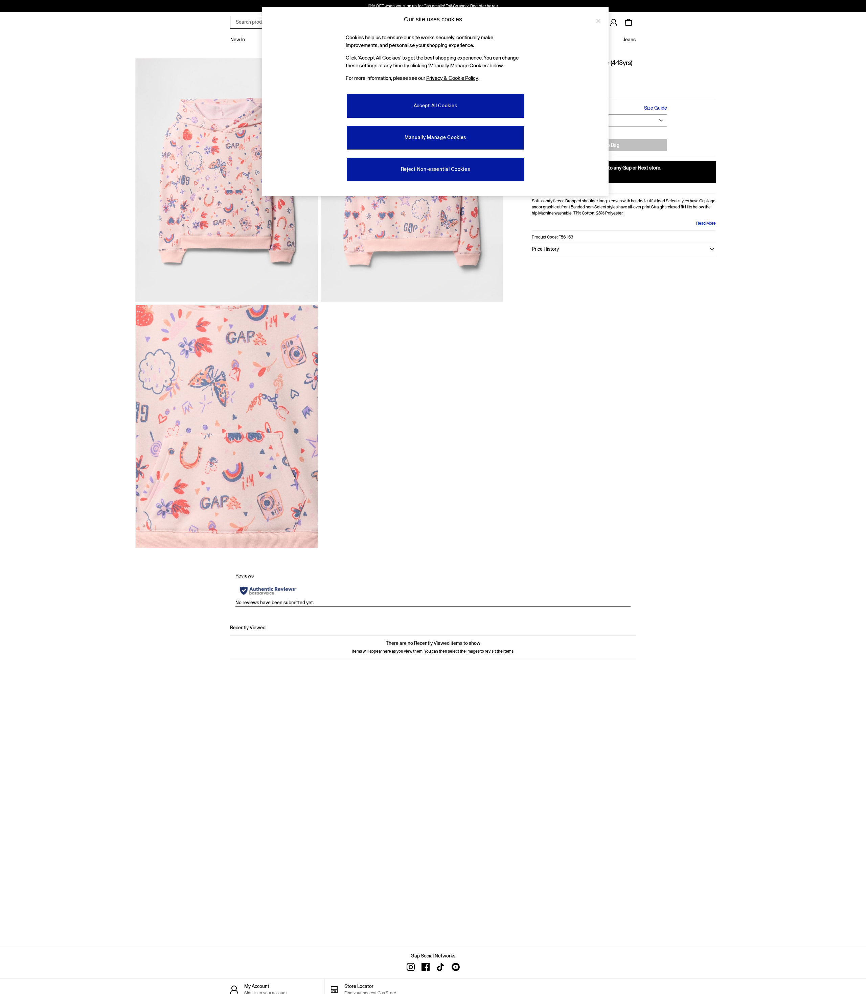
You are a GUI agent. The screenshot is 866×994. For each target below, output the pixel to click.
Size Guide (655, 108)
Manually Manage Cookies (435, 137)
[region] (435, 101)
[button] (624, 249)
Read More (706, 223)
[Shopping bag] (628, 22)
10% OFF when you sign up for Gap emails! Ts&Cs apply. (433, 6)
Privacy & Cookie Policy (452, 78)
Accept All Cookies (435, 105)
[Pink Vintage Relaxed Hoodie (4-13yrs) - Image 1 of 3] (227, 180)
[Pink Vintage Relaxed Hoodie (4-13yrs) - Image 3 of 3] (227, 426)
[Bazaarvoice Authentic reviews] (268, 591)
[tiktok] (440, 966)
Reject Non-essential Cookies (435, 169)
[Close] (598, 21)
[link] (613, 22)
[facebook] (425, 966)
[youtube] (455, 966)
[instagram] (410, 966)
